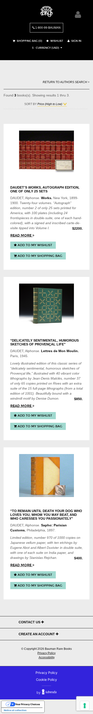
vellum (31, 543)
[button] (45, 47)
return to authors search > (66, 82)
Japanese (23, 543)
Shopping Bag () (29, 40)
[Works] (46, 152)
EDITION (71, 187)
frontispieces (19, 218)
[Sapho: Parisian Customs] (46, 475)
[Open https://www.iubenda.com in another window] (49, 692)
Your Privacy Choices (27, 704)
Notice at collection (15, 710)
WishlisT (56, 40)
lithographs (18, 378)
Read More (21, 235)
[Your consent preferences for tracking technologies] (84, 705)
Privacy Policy (46, 653)
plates (42, 213)
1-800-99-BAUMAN (48, 27)
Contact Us (30, 622)
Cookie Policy (46, 679)
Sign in (76, 40)
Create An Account (37, 634)
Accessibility (47, 657)
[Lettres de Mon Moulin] (46, 305)
